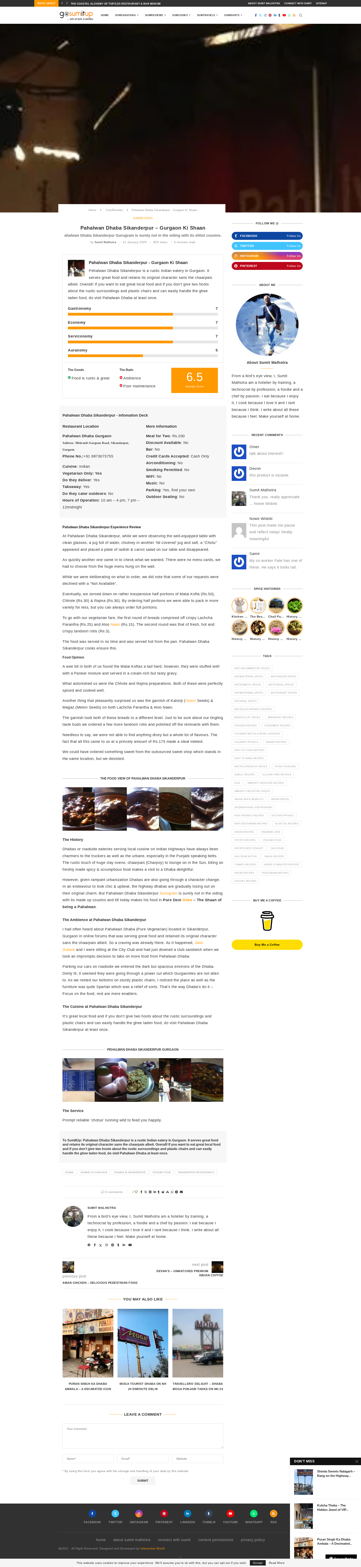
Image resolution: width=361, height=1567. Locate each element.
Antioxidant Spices (284, 692)
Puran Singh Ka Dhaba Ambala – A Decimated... (334, 1541)
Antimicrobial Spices (248, 692)
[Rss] (294, 15)
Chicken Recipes (245, 725)
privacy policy (253, 1540)
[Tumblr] (279, 15)
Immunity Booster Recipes (266, 783)
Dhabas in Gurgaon (94, 1172)
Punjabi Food (162, 1172)
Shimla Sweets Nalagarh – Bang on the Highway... (336, 1473)
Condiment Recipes (277, 725)
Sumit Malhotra (105, 242)
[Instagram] (265, 15)
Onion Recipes (244, 832)
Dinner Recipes (276, 742)
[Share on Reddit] (163, 1192)
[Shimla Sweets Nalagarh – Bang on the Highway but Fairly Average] (303, 1482)
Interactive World (152, 1548)
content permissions (216, 1540)
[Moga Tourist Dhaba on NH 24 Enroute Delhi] (142, 1343)
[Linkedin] (275, 15)
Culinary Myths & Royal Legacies (257, 733)
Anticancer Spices (283, 676)
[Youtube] (284, 15)
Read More (277, 1562)
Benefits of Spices (247, 717)
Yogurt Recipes (245, 881)
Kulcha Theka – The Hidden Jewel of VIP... (332, 1507)
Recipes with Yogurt (248, 848)
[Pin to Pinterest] (150, 1192)
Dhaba (69, 1172)
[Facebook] (256, 15)
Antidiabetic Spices (247, 684)
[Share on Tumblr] (159, 1192)
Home (105, 15)
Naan (115, 624)
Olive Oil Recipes (287, 823)
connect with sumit (298, 3)
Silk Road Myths (245, 856)
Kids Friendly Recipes (249, 815)
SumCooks (180, 15)
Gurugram (169, 893)
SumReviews (154, 15)
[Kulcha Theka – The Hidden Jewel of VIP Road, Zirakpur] (303, 1516)
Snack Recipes (274, 856)
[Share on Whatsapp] (172, 1192)
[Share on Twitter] (145, 1192)
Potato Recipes (244, 840)
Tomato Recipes (245, 864)
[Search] (301, 15)
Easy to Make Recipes (249, 758)
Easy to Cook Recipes (249, 750)
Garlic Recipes (244, 774)
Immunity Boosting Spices (252, 791)
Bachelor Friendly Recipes (253, 709)
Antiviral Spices (245, 701)
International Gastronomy (253, 807)
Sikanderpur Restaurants (196, 1172)
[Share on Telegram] (176, 1192)
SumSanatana (125, 15)
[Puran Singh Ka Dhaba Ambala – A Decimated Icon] (87, 1343)
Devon (255, 468)
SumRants (231, 15)
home (101, 1540)
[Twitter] (260, 15)
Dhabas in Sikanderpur (130, 1172)
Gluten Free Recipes (277, 774)
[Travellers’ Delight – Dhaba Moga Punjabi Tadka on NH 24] (198, 1343)
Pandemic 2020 (271, 832)
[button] (62, 3)
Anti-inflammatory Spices (252, 668)
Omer (254, 447)
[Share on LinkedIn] (155, 1192)
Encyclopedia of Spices (250, 766)
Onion (190, 701)
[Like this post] (136, 1192)
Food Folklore (285, 766)
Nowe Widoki (261, 519)
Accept (258, 1562)
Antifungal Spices (281, 684)
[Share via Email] (181, 1192)
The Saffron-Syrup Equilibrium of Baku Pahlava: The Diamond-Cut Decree (127, 3)
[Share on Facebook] (141, 1192)
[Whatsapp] (289, 15)
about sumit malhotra (264, 3)
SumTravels (206, 15)
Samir (254, 554)
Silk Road (277, 848)
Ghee (187, 900)
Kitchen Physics (283, 815)
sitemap (321, 3)
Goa (237, 783)
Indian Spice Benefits (248, 799)
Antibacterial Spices (248, 676)
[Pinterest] (270, 15)
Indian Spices (280, 799)
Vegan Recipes (244, 873)
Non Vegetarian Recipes (250, 823)
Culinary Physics (246, 742)
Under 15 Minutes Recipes (281, 864)
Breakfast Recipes (280, 717)
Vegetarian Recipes (275, 873)
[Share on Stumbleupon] (167, 1192)
